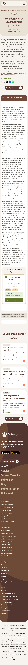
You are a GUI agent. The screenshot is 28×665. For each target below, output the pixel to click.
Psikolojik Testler (10, 488)
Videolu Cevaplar (10, 475)
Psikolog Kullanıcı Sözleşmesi (9, 605)
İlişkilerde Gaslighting (7, 507)
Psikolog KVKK (5, 608)
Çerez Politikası (5, 610)
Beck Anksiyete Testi (7, 539)
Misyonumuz (5, 570)
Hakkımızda (7, 493)
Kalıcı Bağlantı (19, 309)
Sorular (10, 10)
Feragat (3, 613)
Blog (3, 484)
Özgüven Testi (5, 544)
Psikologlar (7, 479)
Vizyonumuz (4, 573)
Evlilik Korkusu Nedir (7, 504)
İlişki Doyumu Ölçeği (7, 550)
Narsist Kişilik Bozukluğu (8, 521)
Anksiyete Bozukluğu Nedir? (9, 516)
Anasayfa (4, 10)
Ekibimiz (3, 576)
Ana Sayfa (7, 466)
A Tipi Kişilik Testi (6, 530)
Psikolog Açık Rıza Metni (8, 602)
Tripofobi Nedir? (6, 519)
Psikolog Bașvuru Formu (8, 582)
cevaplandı (12, 74)
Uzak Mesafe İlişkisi (6, 510)
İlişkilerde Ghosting (6, 513)
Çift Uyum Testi (5, 556)
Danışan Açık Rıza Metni (8, 594)
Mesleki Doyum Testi (7, 533)
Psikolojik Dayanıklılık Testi (8, 536)
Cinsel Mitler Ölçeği (6, 547)
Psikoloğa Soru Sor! (12, 88)
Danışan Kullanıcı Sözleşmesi (9, 599)
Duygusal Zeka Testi (7, 553)
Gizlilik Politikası (5, 591)
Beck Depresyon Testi (7, 542)
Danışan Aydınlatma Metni (9, 596)
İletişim (3, 579)
